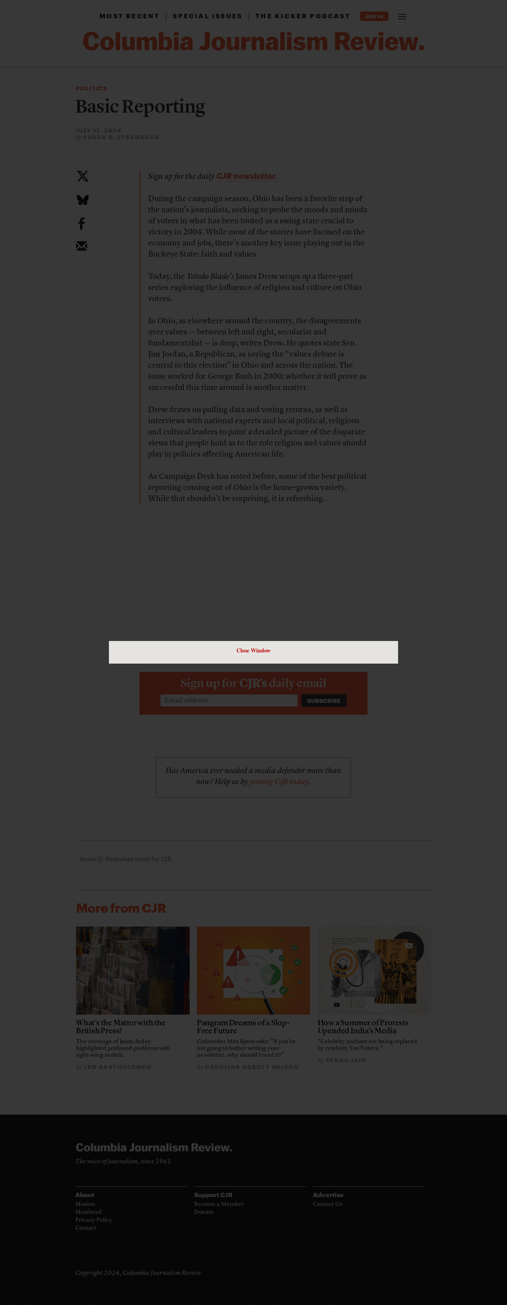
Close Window (253, 650)
